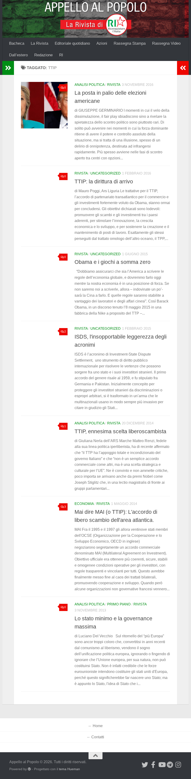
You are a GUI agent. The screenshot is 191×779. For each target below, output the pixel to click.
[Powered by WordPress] (29, 769)
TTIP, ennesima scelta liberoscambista (120, 431)
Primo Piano (119, 604)
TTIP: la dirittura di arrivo (104, 181)
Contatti (97, 737)
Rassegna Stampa (130, 43)
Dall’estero (18, 55)
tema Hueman (69, 769)
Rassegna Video (166, 43)
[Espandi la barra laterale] (8, 68)
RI (61, 55)
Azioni (101, 43)
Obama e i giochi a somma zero (112, 262)
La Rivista (39, 43)
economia (84, 504)
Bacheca (16, 43)
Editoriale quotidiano (72, 43)
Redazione (43, 55)
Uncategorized (105, 173)
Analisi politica (89, 85)
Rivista (113, 85)
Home (98, 726)
